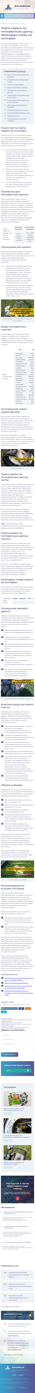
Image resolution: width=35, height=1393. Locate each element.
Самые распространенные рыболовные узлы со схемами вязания (16, 1020)
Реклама (21, 1375)
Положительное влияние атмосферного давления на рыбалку (17, 1136)
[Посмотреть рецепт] (17, 1198)
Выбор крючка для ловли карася (16, 983)
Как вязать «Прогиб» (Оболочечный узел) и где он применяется (18, 1298)
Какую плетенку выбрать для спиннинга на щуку (14, 1163)
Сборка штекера (13, 116)
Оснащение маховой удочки (17, 110)
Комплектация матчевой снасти (18, 113)
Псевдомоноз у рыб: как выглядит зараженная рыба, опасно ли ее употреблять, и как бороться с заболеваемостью (18, 1345)
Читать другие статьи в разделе (10, 1306)
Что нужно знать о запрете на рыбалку (17, 1242)
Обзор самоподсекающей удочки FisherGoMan (16, 1227)
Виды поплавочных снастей (17, 87)
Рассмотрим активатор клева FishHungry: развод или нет (14, 1109)
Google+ (26, 1387)
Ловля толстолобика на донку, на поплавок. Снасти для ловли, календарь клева (18, 993)
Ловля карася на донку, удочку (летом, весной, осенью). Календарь (16, 1025)
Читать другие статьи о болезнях (13, 1354)
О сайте (14, 1375)
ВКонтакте (20, 1387)
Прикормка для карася (15, 84)
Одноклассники (23, 1387)
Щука (8, 1070)
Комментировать (10, 1054)
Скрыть (21, 71)
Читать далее (8, 1113)
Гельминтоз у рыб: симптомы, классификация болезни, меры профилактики (19, 1333)
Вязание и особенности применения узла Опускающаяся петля (20, 1286)
